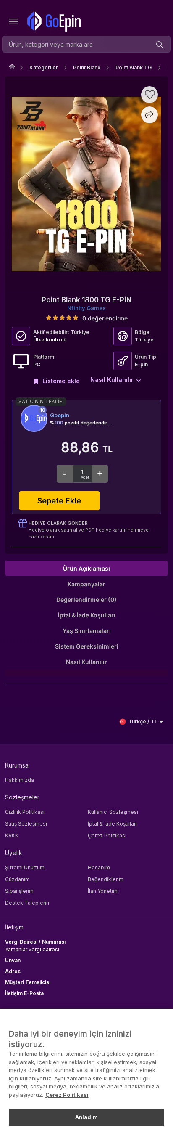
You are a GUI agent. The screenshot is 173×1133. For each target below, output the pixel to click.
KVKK (11, 835)
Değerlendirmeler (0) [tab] (86, 599)
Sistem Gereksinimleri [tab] (86, 646)
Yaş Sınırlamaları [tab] (87, 630)
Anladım (86, 1117)
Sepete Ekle (59, 500)
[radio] (48, 317)
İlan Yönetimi (103, 891)
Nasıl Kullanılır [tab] (86, 661)
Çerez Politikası (107, 835)
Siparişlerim (19, 891)
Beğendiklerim (105, 879)
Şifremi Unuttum (25, 867)
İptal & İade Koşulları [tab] (86, 615)
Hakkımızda (19, 780)
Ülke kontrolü (49, 339)
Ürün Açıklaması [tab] (86, 568)
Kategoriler (43, 67)
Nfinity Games (86, 307)
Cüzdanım (17, 879)
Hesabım (99, 867)
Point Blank (86, 67)
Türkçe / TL (142, 721)
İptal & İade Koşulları (112, 824)
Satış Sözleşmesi (26, 824)
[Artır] (100, 474)
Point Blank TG (133, 67)
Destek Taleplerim (28, 903)
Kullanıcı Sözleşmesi (113, 812)
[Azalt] (65, 474)
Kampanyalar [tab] (86, 584)
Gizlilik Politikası (25, 812)
